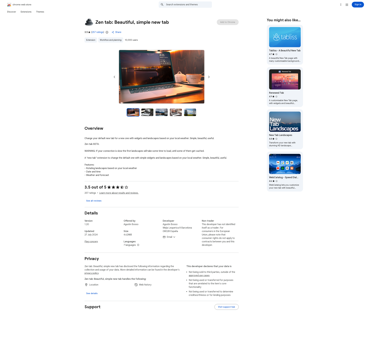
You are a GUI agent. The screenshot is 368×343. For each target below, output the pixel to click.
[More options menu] (341, 4)
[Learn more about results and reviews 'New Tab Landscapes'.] (276, 138)
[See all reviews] (94, 200)
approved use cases (199, 275)
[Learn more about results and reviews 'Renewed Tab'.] (276, 96)
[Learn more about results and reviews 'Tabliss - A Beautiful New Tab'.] (276, 54)
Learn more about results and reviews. (119, 193)
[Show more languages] (138, 245)
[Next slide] (209, 77)
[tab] (11, 11)
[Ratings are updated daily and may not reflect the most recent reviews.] (107, 32)
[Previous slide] (114, 77)
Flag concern (91, 241)
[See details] (92, 293)
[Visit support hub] (226, 306)
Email (169, 237)
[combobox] (189, 4)
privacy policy (91, 273)
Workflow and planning (110, 40)
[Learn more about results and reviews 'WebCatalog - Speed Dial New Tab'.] (276, 181)
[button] (347, 5)
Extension (90, 40)
